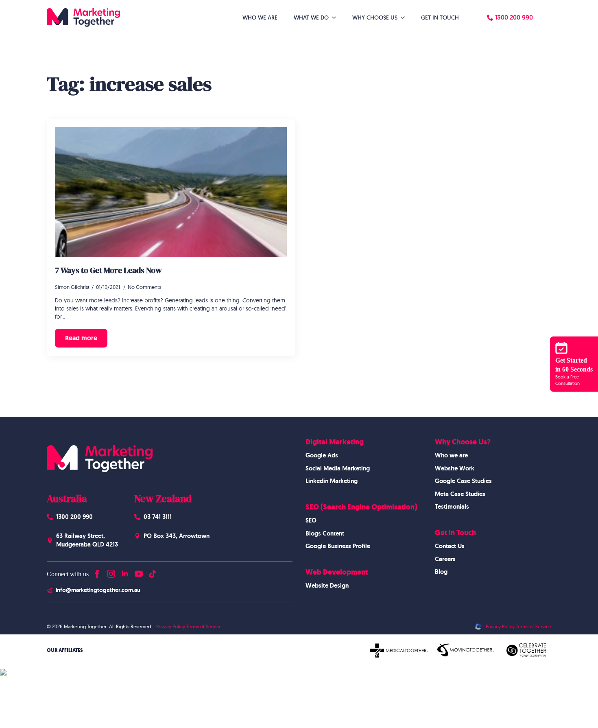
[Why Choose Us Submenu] (405, 17)
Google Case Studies (463, 481)
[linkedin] (124, 572)
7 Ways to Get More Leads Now (108, 270)
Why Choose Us (374, 17)
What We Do (311, 17)
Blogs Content (325, 533)
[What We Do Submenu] (336, 17)
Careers (445, 559)
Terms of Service (204, 626)
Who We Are (259, 17)
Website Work (454, 468)
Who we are (451, 455)
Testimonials (452, 507)
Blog (441, 572)
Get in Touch (440, 17)
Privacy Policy (170, 626)
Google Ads (322, 455)
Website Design (327, 586)
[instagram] (111, 572)
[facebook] (97, 572)
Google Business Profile (338, 546)
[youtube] (138, 572)
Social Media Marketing (338, 468)
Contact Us (450, 546)
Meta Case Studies (460, 494)
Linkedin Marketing (332, 481)
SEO (311, 520)
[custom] (152, 572)
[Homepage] (83, 17)
